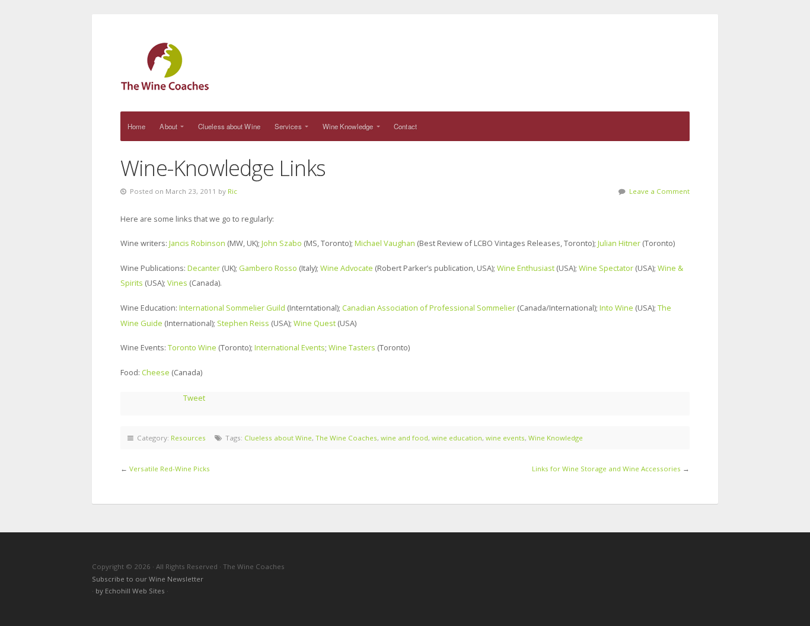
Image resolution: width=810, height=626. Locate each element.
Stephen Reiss (244, 323)
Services (288, 126)
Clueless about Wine (229, 126)
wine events (505, 437)
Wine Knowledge (348, 126)
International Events (289, 347)
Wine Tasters (352, 347)
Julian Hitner (619, 243)
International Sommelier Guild (232, 307)
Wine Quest (315, 323)
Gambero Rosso (268, 268)
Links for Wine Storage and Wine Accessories (606, 468)
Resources (188, 437)
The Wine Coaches (405, 66)
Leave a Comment (659, 191)
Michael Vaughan (385, 243)
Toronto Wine (192, 347)
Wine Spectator (606, 268)
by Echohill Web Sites (131, 590)
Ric (232, 191)
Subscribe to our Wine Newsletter (147, 578)
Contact (405, 126)
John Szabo (282, 243)
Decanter (203, 268)
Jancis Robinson (198, 243)
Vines (178, 282)
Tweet (194, 397)
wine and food (404, 437)
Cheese (156, 372)
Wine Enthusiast (525, 268)
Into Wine (616, 307)
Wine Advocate (346, 268)
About (168, 126)
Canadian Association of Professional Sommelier (428, 307)
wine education (457, 437)
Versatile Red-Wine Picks (169, 468)
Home (136, 126)
